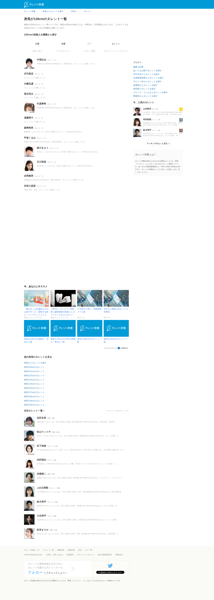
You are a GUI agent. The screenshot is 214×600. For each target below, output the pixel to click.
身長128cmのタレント (34, 396)
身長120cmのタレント (34, 367)
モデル (49, 460)
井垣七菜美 (30, 186)
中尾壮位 (41, 59)
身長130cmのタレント (34, 405)
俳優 (63, 44)
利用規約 (70, 555)
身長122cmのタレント (34, 375)
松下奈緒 (41, 446)
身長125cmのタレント (34, 388)
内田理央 (41, 460)
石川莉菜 (41, 162)
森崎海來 (28, 127)
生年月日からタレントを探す (146, 74)
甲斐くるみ (30, 138)
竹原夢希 (41, 103)
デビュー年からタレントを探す (147, 81)
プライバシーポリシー (85, 555)
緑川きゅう (42, 148)
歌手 (153, 109)
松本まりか (42, 529)
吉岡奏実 (28, 176)
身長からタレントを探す (35, 363)
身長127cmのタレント (34, 392)
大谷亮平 (41, 515)
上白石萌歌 (42, 487)
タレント (116, 44)
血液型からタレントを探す (145, 85)
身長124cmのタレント (34, 384)
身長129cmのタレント (34, 401)
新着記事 (60, 550)
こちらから (144, 172)
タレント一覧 (48, 550)
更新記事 (71, 550)
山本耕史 (147, 109)
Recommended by (110, 348)
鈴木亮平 (41, 501)
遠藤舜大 (28, 117)
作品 (80, 550)
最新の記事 (138, 67)
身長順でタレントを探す (144, 89)
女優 (37, 44)
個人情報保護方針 (105, 555)
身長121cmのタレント (34, 371)
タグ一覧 (88, 550)
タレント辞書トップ (32, 550)
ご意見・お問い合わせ (54, 555)
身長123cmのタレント (34, 380)
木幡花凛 (28, 83)
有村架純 (147, 119)
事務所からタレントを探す (145, 96)
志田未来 (41, 418)
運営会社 (118, 555)
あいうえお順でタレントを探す (147, 70)
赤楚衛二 (41, 474)
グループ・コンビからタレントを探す (150, 92)
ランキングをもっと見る (157, 143)
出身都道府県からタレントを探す (148, 78)
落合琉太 (28, 94)
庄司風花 (28, 73)
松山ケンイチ (44, 432)
